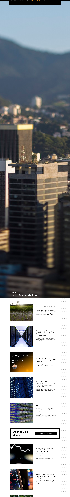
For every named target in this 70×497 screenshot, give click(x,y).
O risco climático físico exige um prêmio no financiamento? (45, 307)
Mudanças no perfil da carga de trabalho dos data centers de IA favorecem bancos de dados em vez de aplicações (45, 333)
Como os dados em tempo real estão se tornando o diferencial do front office (46, 410)
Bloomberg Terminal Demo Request (26, 0)
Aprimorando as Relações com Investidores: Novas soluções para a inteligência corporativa (46, 476)
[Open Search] (58, 3)
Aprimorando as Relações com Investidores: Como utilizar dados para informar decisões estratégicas (45, 451)
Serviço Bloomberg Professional (16, 3)
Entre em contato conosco (46, 433)
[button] (17, 0)
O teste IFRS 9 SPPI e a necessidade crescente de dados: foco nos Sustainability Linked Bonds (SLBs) (46, 384)
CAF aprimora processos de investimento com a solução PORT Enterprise (46, 360)
